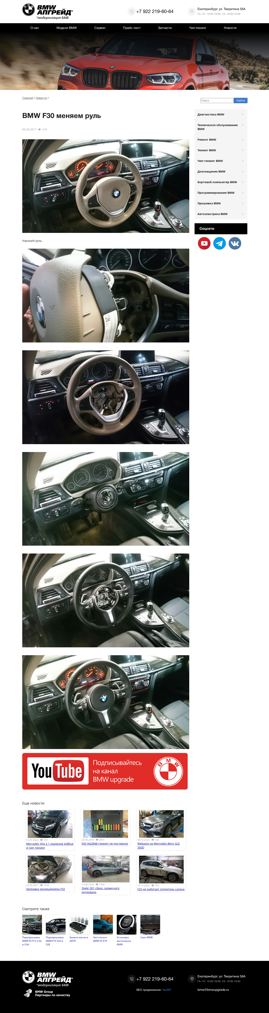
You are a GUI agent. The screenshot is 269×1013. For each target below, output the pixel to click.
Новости (230, 28)
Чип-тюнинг (197, 28)
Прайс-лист (131, 28)
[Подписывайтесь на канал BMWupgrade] (105, 787)
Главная (27, 98)
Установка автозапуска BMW (124, 941)
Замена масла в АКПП (79, 939)
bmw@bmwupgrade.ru (213, 990)
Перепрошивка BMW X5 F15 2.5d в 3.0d (31, 941)
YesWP (166, 989)
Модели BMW (67, 28)
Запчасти (165, 28)
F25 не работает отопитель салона (161, 889)
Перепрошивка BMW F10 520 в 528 (55, 941)
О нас (35, 28)
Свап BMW (146, 937)
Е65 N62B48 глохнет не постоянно (105, 843)
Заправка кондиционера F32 (45, 889)
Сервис (100, 28)
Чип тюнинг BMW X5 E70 (100, 939)
